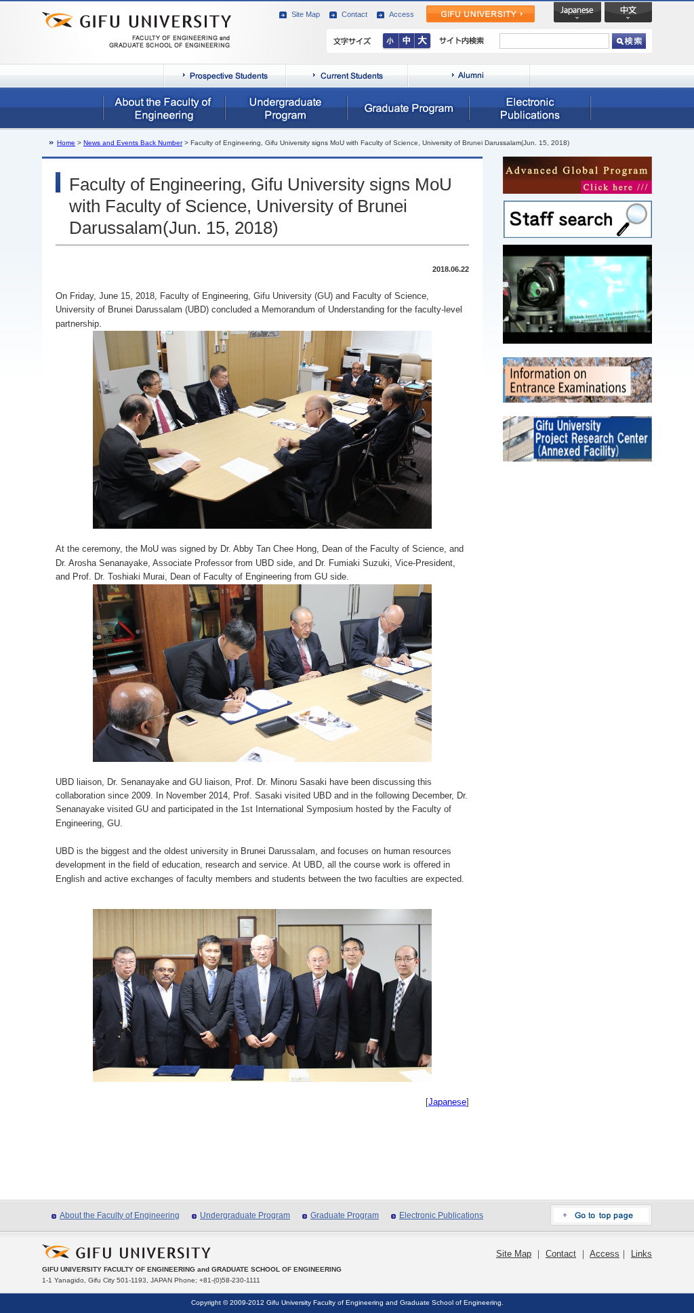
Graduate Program (344, 1215)
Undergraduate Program (245, 1215)
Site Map (305, 14)
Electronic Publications (441, 1215)
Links (641, 1254)
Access (401, 14)
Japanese (447, 1102)
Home (66, 142)
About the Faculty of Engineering (120, 1215)
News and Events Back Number (132, 142)
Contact (354, 14)
